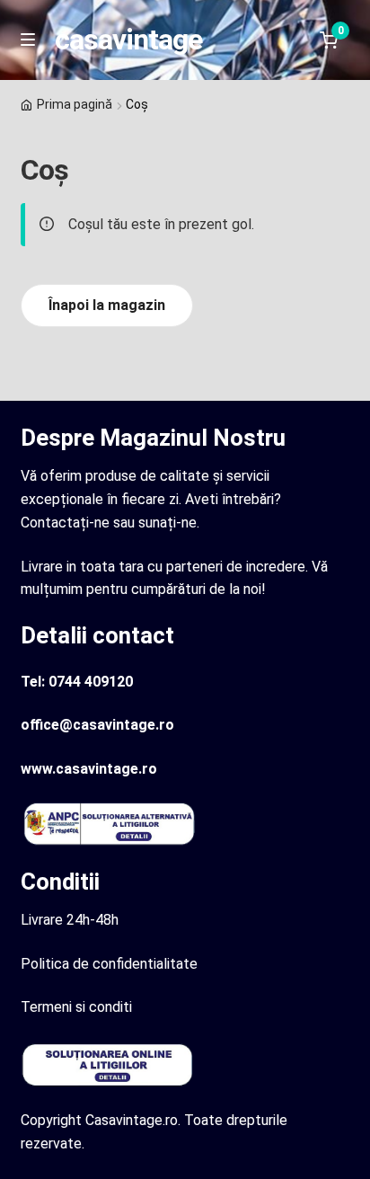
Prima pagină (74, 104)
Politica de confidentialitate (109, 963)
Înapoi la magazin (106, 305)
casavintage (128, 39)
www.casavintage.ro (89, 768)
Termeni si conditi (76, 1006)
